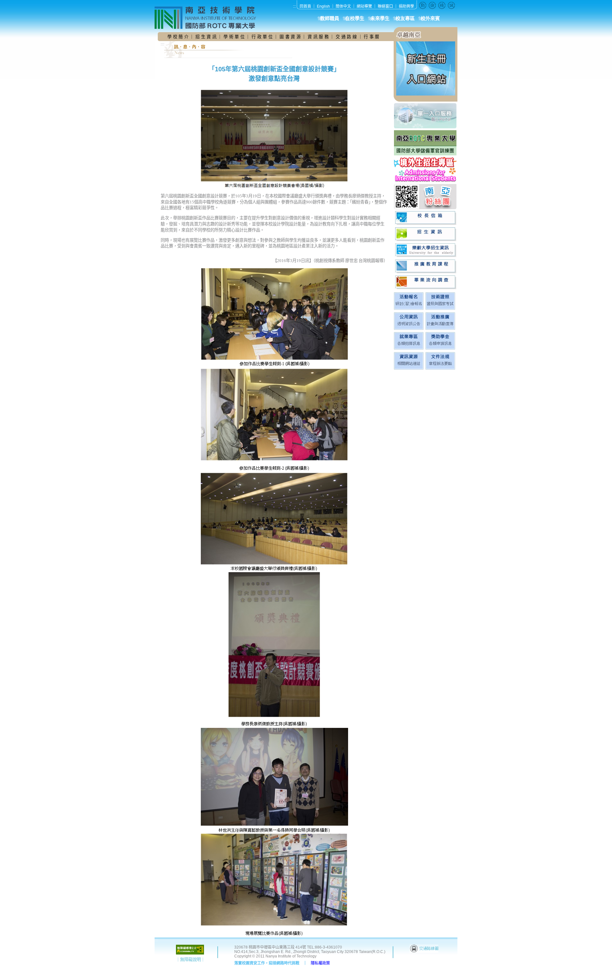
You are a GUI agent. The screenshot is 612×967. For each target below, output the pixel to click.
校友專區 (405, 18)
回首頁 (305, 6)
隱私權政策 (320, 963)
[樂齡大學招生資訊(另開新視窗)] (425, 250)
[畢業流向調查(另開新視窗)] (425, 282)
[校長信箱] (425, 218)
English (323, 6)
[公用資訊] (409, 328)
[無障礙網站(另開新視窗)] (190, 953)
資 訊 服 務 (319, 36)
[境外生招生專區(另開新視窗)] (425, 169)
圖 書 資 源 (291, 36)
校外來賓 (430, 18)
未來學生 (380, 18)
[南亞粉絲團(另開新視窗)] (425, 196)
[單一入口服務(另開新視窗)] (425, 115)
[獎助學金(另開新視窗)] (440, 348)
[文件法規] (440, 368)
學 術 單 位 (234, 36)
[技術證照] (440, 308)
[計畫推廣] (440, 328)
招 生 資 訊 (206, 36)
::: (294, 6)
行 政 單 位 (262, 36)
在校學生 (354, 18)
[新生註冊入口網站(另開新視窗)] (425, 94)
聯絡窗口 (385, 6)
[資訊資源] (409, 368)
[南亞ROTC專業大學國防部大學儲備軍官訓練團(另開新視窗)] (425, 142)
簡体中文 (343, 6)
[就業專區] (409, 348)
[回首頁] (209, 17)
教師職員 (329, 18)
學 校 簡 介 (178, 36)
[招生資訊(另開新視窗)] (425, 234)
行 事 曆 (371, 36)
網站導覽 (364, 6)
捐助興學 (406, 6)
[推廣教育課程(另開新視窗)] (425, 266)
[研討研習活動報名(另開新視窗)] (409, 308)
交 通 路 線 (347, 36)
